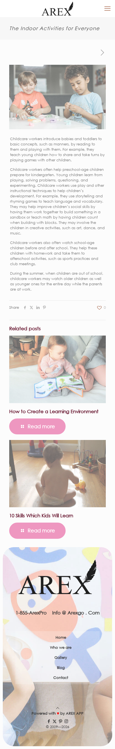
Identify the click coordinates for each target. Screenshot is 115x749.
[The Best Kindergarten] (57, 8)
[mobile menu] (107, 8)
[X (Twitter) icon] (54, 721)
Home (61, 637)
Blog (61, 667)
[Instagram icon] (66, 721)
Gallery (60, 657)
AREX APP (74, 713)
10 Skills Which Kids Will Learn (41, 515)
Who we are (60, 647)
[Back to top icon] (57, 708)
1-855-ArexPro (31, 613)
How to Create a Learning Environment (54, 411)
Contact (60, 677)
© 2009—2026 (57, 726)
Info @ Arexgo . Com (76, 613)
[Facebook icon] (49, 721)
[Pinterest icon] (60, 721)
